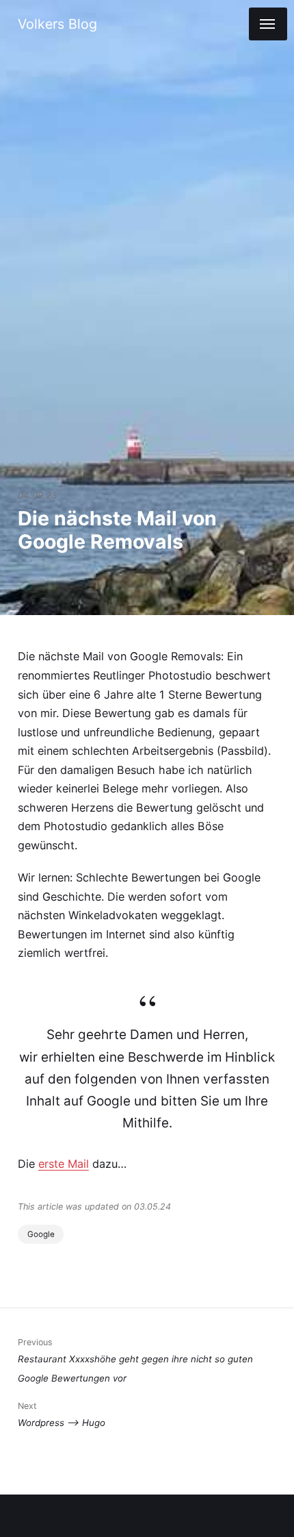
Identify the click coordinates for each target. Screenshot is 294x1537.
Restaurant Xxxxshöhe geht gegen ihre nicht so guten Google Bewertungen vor (135, 1360)
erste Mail (63, 1164)
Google (41, 1234)
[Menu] (268, 24)
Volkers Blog (57, 24)
